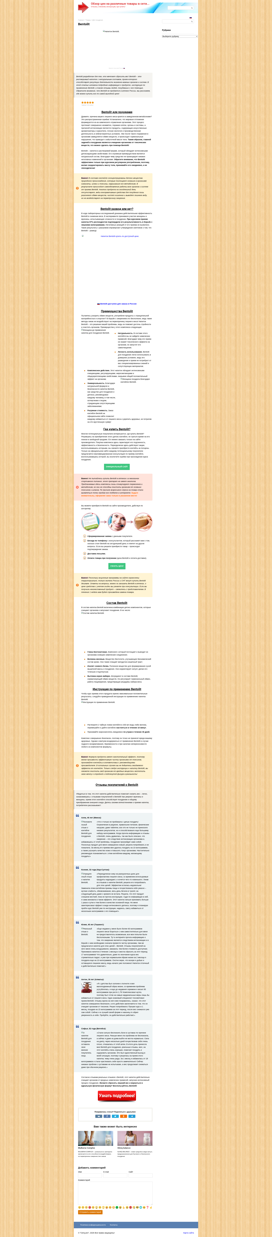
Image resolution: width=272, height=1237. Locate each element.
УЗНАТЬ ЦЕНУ (117, 566)
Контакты (114, 1225)
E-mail (106, 1172)
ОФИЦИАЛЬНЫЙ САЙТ (117, 467)
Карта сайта (188, 1233)
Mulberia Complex (86, 1148)
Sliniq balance (123, 1148)
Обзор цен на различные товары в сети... (120, 3)
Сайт (131, 1172)
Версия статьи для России (116, 68)
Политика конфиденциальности (93, 1225)
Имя (80, 1172)
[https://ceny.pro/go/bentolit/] (119, 267)
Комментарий (84, 1180)
